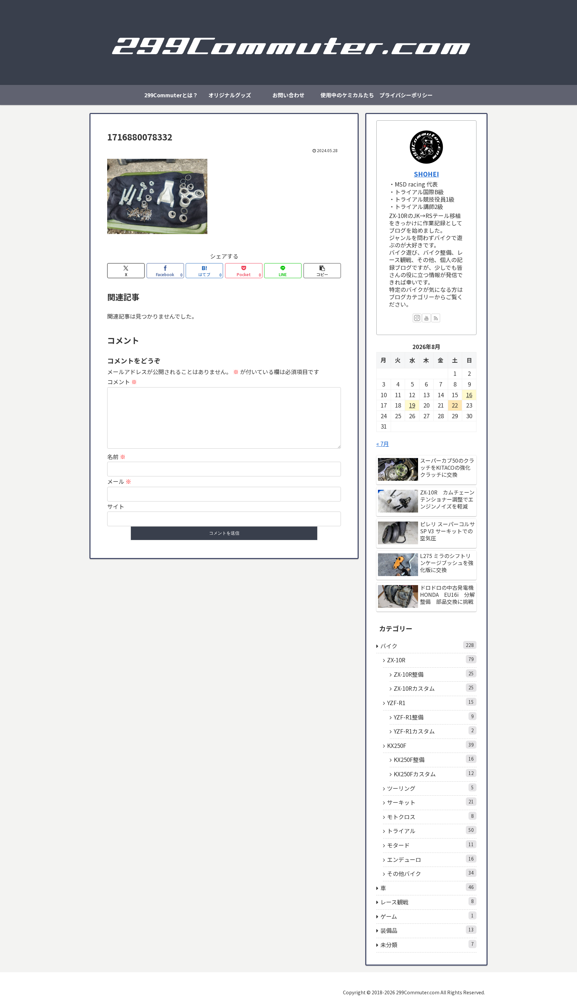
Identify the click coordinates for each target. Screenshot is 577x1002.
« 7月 (382, 443)
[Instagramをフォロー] (417, 318)
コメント (122, 381)
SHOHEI (426, 173)
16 (469, 395)
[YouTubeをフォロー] (426, 318)
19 (412, 405)
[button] (322, 270)
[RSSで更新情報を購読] (435, 318)
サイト (115, 506)
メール (119, 481)
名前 (116, 456)
